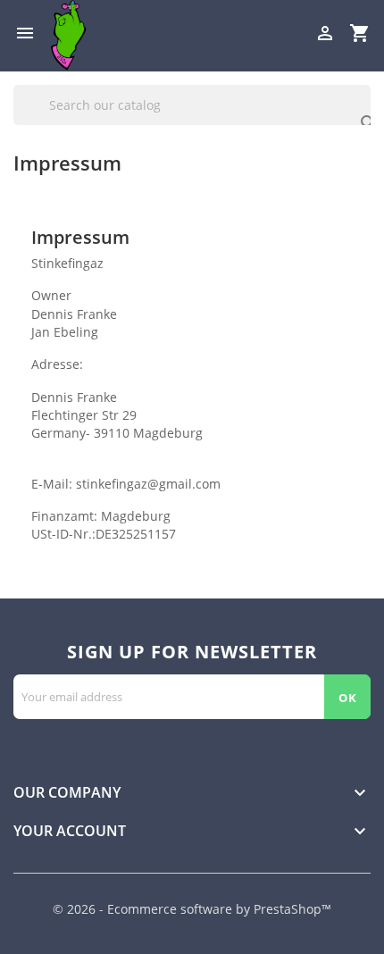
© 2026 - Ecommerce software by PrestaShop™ (192, 908)
